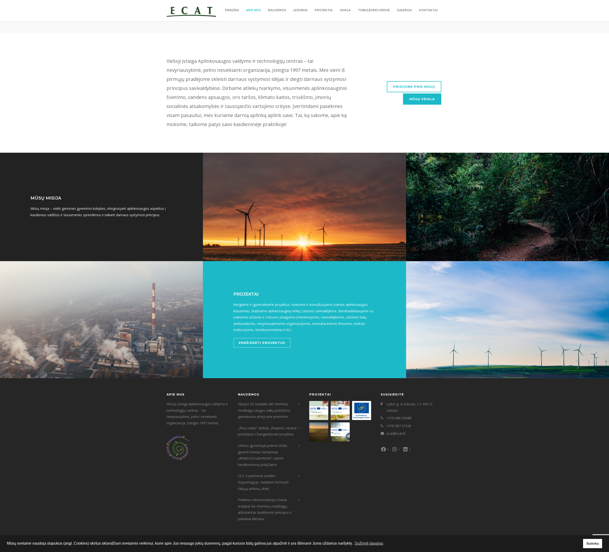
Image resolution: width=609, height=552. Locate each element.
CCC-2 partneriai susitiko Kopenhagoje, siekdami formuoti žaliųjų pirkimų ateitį (263, 482)
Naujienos (277, 10)
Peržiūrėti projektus (262, 343)
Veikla (345, 10)
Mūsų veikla (422, 99)
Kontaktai (428, 10)
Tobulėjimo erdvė (374, 10)
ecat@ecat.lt (395, 433)
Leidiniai (300, 10)
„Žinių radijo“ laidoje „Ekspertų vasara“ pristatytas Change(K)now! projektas (267, 431)
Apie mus (253, 10)
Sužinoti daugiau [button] (369, 543)
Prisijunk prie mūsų (414, 86)
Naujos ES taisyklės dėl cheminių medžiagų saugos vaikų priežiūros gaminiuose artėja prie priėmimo (264, 410)
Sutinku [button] (592, 543)
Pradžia (232, 10)
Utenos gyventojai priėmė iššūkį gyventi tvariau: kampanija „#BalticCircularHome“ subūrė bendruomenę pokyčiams (262, 455)
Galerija (404, 10)
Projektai (324, 10)
